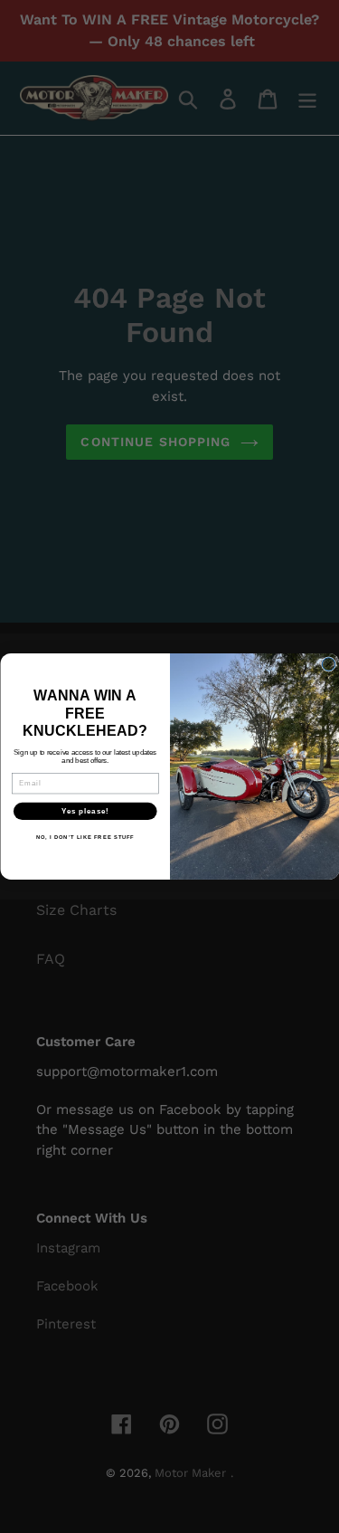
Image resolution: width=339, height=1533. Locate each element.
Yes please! (84, 810)
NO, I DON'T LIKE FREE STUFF (84, 837)
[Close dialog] (328, 664)
